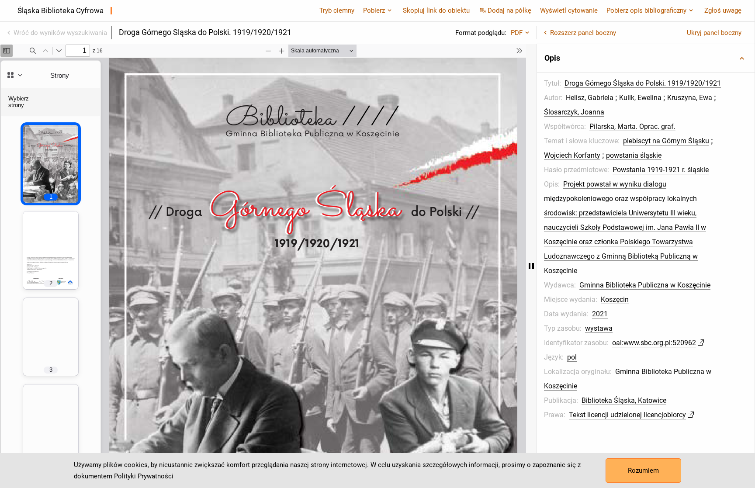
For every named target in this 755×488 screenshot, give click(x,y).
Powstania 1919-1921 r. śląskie (661, 170)
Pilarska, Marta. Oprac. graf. (632, 126)
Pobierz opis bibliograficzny (646, 10)
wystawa (599, 328)
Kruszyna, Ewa (689, 97)
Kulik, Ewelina (640, 97)
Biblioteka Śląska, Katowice (624, 400)
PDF (517, 33)
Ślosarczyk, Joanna (574, 112)
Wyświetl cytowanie (569, 10)
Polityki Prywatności (143, 476)
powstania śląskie (633, 155)
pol (572, 357)
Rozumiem (643, 470)
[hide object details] (531, 266)
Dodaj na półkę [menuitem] (509, 10)
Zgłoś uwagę (722, 10)
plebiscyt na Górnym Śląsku (666, 141)
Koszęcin (615, 299)
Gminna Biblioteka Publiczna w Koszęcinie (644, 285)
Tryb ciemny (336, 10)
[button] (646, 58)
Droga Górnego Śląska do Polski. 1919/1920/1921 (643, 83)
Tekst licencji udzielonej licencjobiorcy (627, 415)
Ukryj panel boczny (714, 33)
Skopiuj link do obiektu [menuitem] (436, 10)
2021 (600, 314)
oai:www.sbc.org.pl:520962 (654, 343)
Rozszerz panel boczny (583, 33)
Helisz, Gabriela (589, 97)
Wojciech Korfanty (572, 155)
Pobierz (374, 10)
